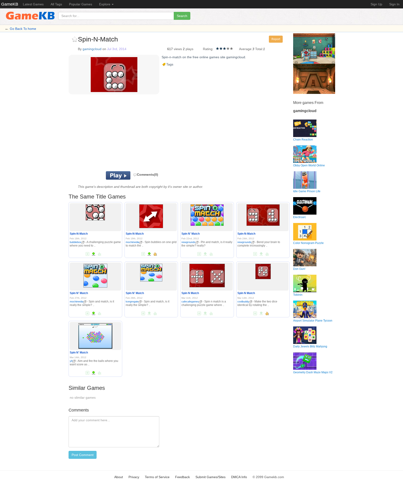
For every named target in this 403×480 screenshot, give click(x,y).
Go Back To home (23, 29)
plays (189, 49)
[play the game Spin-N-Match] (95, 211)
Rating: (208, 49)
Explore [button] (105, 4)
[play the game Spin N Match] (207, 275)
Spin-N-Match (79, 233)
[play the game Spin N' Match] (207, 214)
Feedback (182, 477)
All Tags (56, 4)
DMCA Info (239, 477)
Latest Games (33, 4)
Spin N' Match (190, 233)
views (178, 49)
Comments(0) (147, 174)
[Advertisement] (126, 134)
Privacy (134, 477)
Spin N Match (190, 293)
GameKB (9, 4)
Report (275, 39)
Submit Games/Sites (210, 477)
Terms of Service (157, 477)
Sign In (394, 4)
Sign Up (376, 4)
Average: (245, 49)
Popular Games (80, 4)
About (118, 477)
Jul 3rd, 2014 (116, 49)
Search (182, 16)
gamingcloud (92, 49)
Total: (259, 49)
